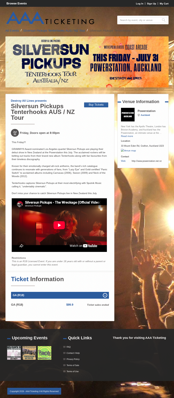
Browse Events (16, 3)
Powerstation (146, 111)
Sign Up (151, 3)
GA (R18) (18, 295)
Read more (127, 136)
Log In (139, 3)
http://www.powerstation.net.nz (147, 161)
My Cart (164, 3)
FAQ (69, 347)
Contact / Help (73, 353)
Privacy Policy (73, 359)
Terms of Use (73, 371)
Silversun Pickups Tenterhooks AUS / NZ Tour (54, 30)
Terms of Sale (73, 365)
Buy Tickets (96, 104)
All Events (12, 30)
